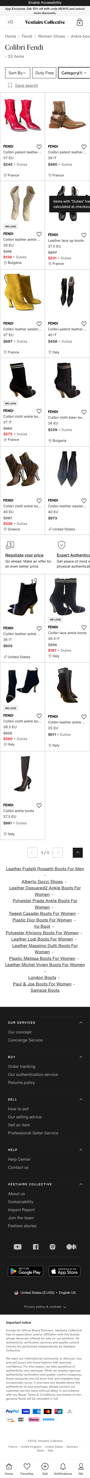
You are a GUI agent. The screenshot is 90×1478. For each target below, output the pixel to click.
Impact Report (21, 1210)
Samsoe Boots (45, 990)
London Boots (42, 977)
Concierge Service (25, 1040)
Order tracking (22, 1066)
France (12, 1447)
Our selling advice (25, 1117)
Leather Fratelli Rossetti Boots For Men (45, 869)
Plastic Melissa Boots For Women (42, 958)
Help (13, 1150)
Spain (40, 1450)
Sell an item (19, 1125)
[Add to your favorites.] (39, 147)
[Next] (58, 853)
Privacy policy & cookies (43, 1306)
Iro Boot (42, 926)
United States (54, 1447)
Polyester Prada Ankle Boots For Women (45, 904)
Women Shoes (51, 36)
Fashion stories (22, 1226)
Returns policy (21, 1082)
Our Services (22, 1023)
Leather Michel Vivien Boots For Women (45, 965)
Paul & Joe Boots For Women (42, 984)
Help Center (19, 1159)
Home (10, 36)
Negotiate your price (24, 555)
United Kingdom (31, 1447)
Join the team (21, 1218)
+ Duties (20, 164)
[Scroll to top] (78, 853)
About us (16, 1194)
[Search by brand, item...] (10, 22)
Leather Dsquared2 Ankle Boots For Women (45, 891)
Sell (12, 1099)
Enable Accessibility (45, 2)
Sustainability (21, 1202)
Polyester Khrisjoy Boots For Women (42, 933)
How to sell (18, 1109)
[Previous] (32, 853)
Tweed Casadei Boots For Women (42, 913)
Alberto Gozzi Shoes (42, 882)
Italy (50, 1450)
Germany (72, 1447)
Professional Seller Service (33, 1133)
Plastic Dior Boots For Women (42, 920)
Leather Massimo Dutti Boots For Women (45, 949)
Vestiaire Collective (30, 1184)
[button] (79, 22)
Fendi (27, 36)
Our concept (20, 1032)
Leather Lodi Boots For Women (42, 939)
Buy (12, 1057)
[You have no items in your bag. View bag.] (79, 22)
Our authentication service (33, 1074)
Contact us (18, 1167)
